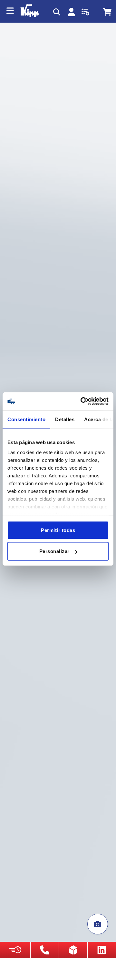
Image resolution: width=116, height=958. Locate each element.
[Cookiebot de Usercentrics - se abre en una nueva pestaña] (82, 401)
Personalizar (54, 551)
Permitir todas (58, 530)
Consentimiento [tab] (26, 419)
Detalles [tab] (64, 419)
